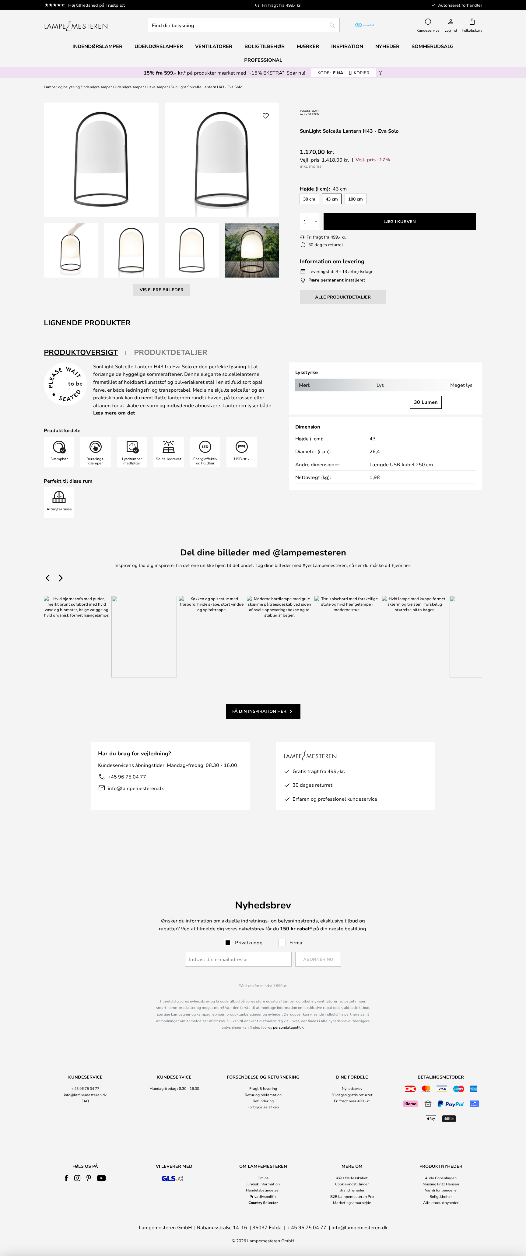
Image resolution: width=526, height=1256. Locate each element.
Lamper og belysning (62, 86)
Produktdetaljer (170, 352)
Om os (263, 1177)
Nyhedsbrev (352, 1088)
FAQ (85, 1100)
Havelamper (157, 86)
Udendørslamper (129, 86)
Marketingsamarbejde (352, 1202)
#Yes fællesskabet (352, 1177)
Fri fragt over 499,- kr (352, 1100)
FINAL (343, 72)
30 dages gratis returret (352, 1094)
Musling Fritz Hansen (441, 1183)
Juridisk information (263, 1183)
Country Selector (263, 1202)
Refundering (263, 1100)
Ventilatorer (213, 46)
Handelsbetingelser (263, 1190)
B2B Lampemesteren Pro (352, 1196)
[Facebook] (66, 1178)
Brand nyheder (352, 1190)
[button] (71, 250)
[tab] (85, 352)
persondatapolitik (288, 1027)
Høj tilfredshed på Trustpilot (96, 5)
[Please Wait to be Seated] (332, 112)
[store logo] (76, 25)
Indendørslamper (97, 86)
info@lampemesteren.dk (136, 788)
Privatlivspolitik (263, 1196)
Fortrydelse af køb (263, 1106)
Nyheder (387, 46)
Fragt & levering (263, 1088)
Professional (263, 60)
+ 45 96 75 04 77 (85, 1088)
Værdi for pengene (441, 1190)
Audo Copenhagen (441, 1177)
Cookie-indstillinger (352, 1183)
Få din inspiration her (259, 711)
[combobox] (243, 25)
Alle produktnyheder (441, 1202)
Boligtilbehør (441, 1196)
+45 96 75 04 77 (127, 776)
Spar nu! (295, 72)
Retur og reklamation (263, 1094)
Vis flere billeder (162, 289)
